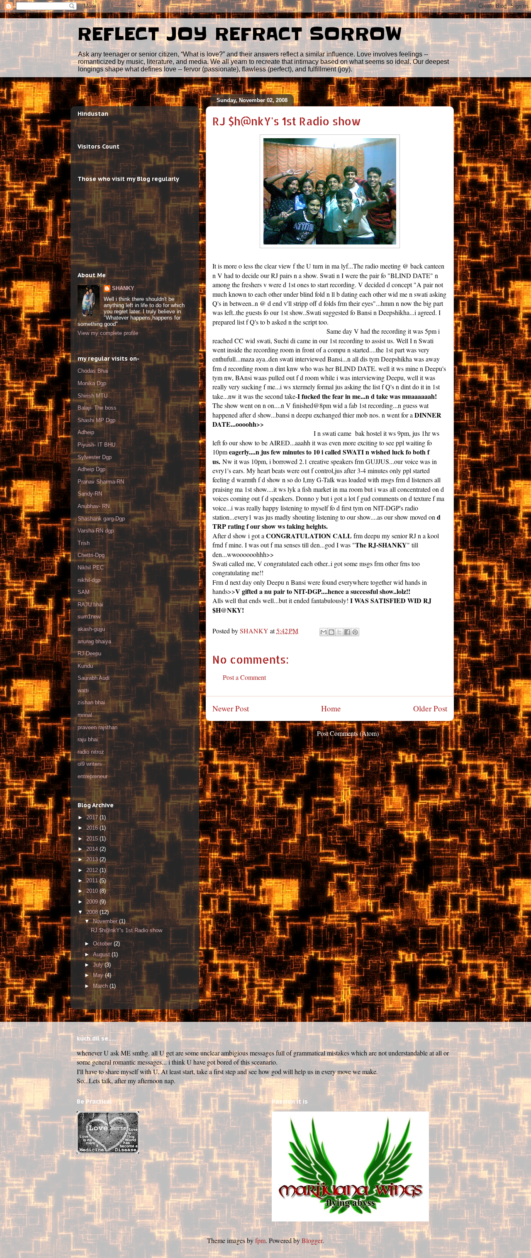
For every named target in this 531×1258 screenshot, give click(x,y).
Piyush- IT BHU (96, 445)
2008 (93, 912)
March (101, 986)
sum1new (89, 616)
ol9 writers (90, 764)
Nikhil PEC (91, 567)
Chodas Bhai (93, 371)
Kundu (85, 666)
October (103, 943)
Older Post (430, 708)
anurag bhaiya (94, 641)
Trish (84, 543)
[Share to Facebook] (347, 632)
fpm (260, 1240)
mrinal (85, 715)
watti (83, 690)
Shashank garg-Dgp (101, 518)
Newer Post (230, 708)
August (102, 954)
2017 (93, 817)
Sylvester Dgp (95, 457)
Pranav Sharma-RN (101, 482)
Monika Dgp (92, 383)
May (99, 975)
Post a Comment (244, 677)
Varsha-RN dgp (96, 531)
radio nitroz (91, 752)
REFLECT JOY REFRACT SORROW (239, 34)
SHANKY (123, 288)
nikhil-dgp (89, 580)
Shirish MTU (92, 396)
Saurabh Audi (94, 678)
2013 (93, 859)
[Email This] (323, 632)
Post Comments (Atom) (348, 733)
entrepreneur (92, 776)
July (99, 965)
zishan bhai (91, 702)
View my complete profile (108, 333)
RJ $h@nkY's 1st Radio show (126, 930)
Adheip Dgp (91, 469)
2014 (93, 849)
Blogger (312, 1240)
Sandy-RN (90, 494)
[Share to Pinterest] (355, 632)
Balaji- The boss (97, 408)
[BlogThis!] (331, 632)
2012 (93, 870)
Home (331, 708)
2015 (93, 838)
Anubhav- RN (94, 506)
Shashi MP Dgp (96, 420)
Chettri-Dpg (91, 555)
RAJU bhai (90, 604)
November (106, 921)
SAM (84, 592)
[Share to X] (339, 632)
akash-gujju (91, 629)
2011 (93, 880)
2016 (93, 828)
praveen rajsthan (97, 727)
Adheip (86, 432)
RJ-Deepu (89, 653)
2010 (93, 891)
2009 (93, 902)
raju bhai (88, 739)
